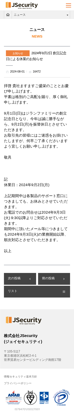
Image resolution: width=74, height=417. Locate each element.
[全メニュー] (68, 5)
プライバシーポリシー (18, 383)
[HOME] (8, 15)
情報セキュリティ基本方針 (20, 376)
